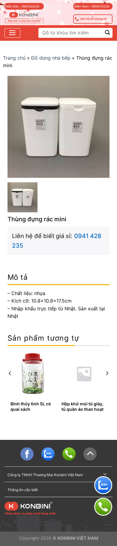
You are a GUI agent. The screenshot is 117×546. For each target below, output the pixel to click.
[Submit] (107, 33)
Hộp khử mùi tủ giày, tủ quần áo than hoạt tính (83, 409)
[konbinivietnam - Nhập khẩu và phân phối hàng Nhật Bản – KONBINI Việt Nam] (24, 18)
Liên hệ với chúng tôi (93, 18)
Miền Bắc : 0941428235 (22, 6)
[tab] (59, 277)
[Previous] (10, 385)
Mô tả (18, 277)
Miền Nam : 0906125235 (91, 6)
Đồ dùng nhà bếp (50, 58)
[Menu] (12, 33)
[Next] (107, 385)
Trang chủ (14, 58)
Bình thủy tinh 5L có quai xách (30, 406)
